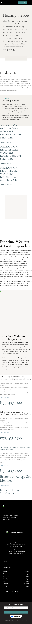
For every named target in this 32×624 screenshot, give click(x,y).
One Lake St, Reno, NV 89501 (11, 515)
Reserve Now (12, 591)
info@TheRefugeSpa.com (9, 517)
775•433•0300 (6, 520)
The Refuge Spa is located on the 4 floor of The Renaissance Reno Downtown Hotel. (16, 544)
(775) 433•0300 (11, 402)
